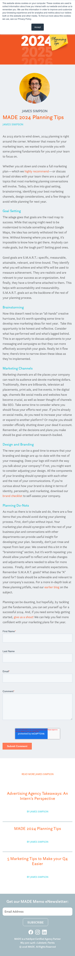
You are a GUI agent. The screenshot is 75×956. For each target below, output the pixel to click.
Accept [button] (37, 27)
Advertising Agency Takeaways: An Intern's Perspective (37, 796)
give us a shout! (24, 617)
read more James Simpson (38, 774)
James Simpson (34, 111)
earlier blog (51, 587)
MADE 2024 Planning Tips (37, 828)
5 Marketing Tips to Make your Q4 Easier (37, 861)
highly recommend (37, 171)
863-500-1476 (27, 942)
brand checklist (12, 496)
